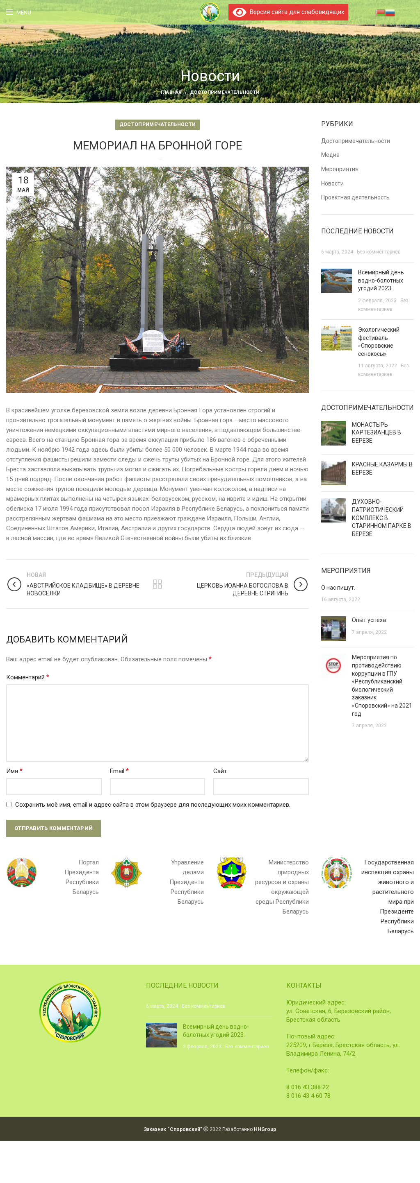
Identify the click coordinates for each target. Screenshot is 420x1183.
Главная (171, 92)
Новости (332, 183)
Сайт (220, 771)
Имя (14, 771)
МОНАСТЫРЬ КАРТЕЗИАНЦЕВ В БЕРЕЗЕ (376, 432)
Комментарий (27, 677)
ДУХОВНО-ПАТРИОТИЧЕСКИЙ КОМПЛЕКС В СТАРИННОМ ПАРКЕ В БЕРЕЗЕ (381, 517)
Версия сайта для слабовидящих (295, 12)
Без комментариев (379, 252)
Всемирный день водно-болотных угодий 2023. (381, 280)
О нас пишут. (338, 587)
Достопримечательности (224, 92)
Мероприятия (339, 169)
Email (119, 771)
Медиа (330, 155)
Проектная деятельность (355, 197)
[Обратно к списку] (157, 584)
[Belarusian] (380, 12)
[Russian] (390, 12)
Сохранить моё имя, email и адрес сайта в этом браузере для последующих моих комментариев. (152, 804)
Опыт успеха (369, 620)
